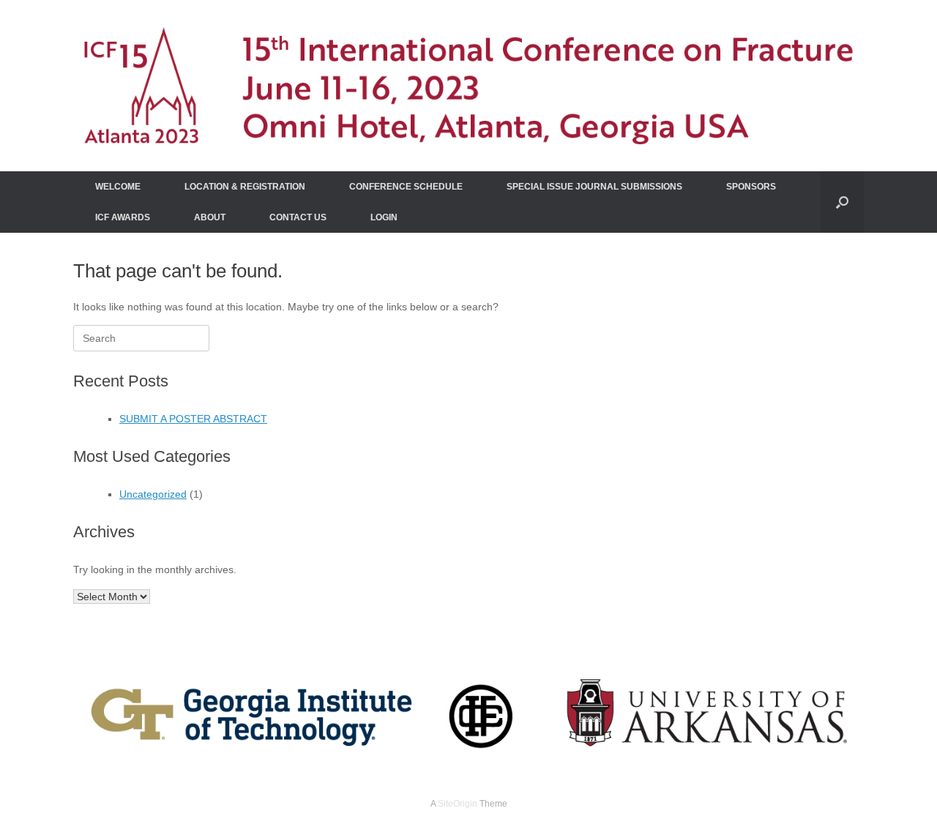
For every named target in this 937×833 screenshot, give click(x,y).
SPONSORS (751, 187)
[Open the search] (842, 202)
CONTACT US (297, 217)
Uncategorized (153, 494)
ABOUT (209, 217)
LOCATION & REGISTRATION (244, 187)
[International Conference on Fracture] (468, 85)
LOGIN (383, 217)
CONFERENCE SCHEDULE (406, 187)
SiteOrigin (457, 803)
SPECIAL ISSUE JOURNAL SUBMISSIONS (594, 187)
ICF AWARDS (122, 217)
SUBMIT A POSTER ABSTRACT (193, 419)
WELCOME (118, 187)
